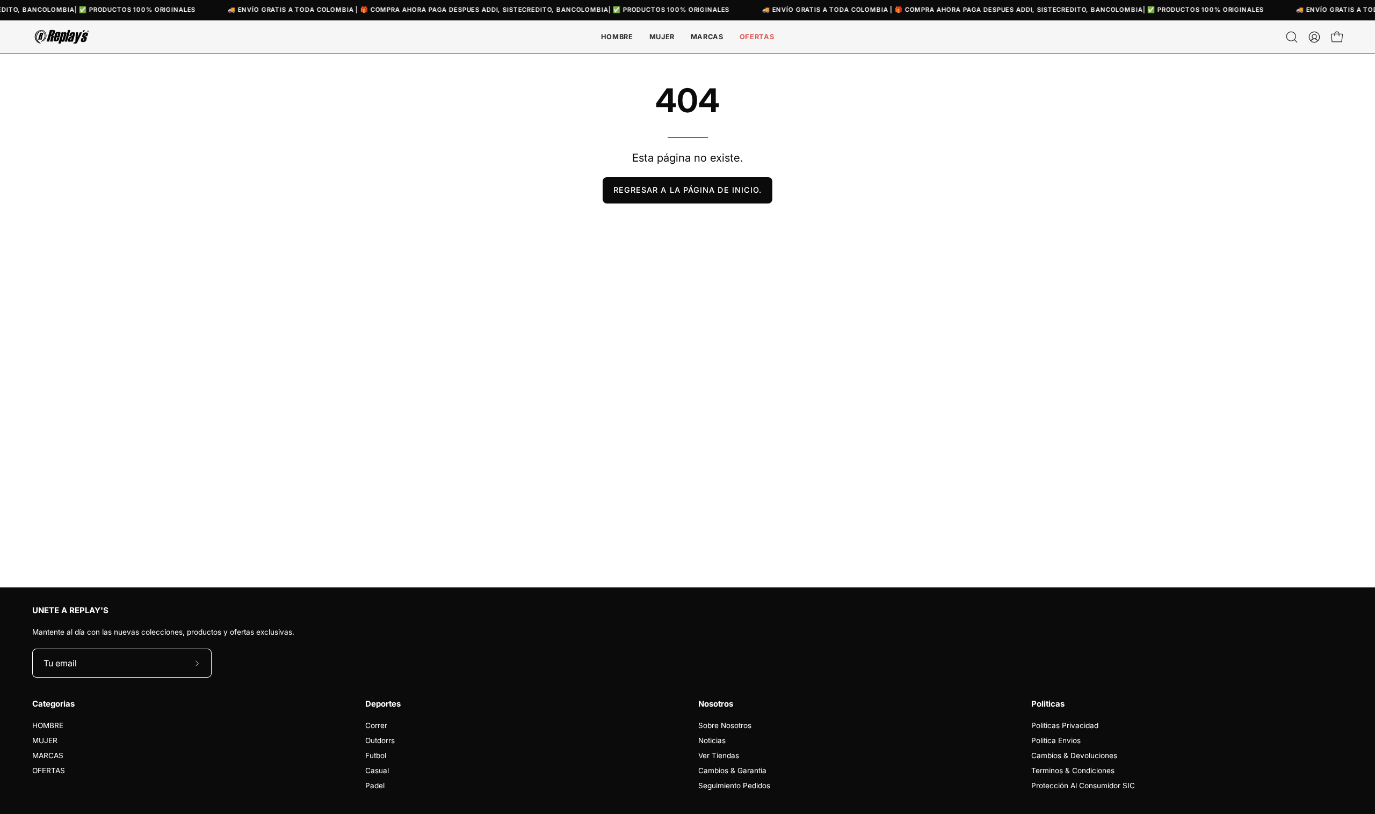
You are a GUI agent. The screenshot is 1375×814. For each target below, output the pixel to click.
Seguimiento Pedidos (734, 785)
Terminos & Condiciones (1073, 770)
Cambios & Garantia (732, 770)
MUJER (44, 740)
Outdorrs (380, 740)
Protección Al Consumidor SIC (1083, 785)
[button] (707, 36)
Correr (376, 725)
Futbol (375, 755)
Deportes (383, 704)
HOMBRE (47, 725)
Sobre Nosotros (724, 725)
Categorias (53, 704)
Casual (377, 770)
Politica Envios (1056, 740)
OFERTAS (48, 770)
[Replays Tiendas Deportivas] (61, 36)
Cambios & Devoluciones (1074, 755)
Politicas (1048, 704)
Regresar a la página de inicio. (687, 189)
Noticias (712, 740)
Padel (375, 785)
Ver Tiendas (718, 755)
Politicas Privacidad (1064, 725)
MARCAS (47, 755)
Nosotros (715, 704)
